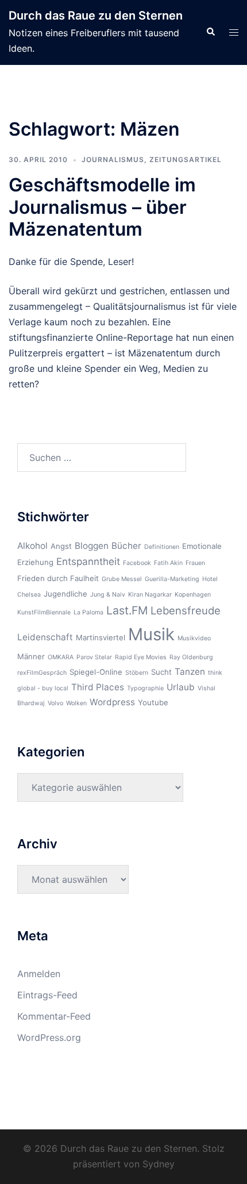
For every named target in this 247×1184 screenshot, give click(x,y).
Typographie (145, 688)
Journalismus (113, 159)
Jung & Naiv (107, 594)
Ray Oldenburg (191, 657)
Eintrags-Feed (47, 995)
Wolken (76, 703)
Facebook (137, 563)
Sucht (161, 671)
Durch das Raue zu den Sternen (96, 15)
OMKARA (61, 657)
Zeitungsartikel (185, 159)
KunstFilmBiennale (44, 612)
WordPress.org (49, 1037)
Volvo (55, 703)
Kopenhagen (193, 594)
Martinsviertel (100, 637)
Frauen (195, 563)
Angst (61, 546)
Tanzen (190, 671)
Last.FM (127, 610)
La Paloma (88, 612)
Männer (31, 656)
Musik (151, 634)
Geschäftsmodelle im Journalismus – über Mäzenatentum (102, 207)
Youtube (153, 702)
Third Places (97, 687)
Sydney (158, 1164)
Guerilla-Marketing (172, 579)
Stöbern (136, 672)
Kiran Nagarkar (150, 594)
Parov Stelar (94, 657)
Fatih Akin (168, 563)
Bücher (126, 545)
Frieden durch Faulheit (58, 578)
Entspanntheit (88, 561)
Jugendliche (65, 593)
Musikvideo (194, 638)
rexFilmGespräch (42, 672)
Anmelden (38, 973)
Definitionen (161, 547)
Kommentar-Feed (54, 1016)
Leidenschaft (45, 637)
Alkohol (32, 545)
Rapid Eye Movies (141, 657)
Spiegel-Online (96, 671)
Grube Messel (122, 579)
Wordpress (112, 702)
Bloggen (92, 545)
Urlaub (181, 687)
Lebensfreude (185, 610)
